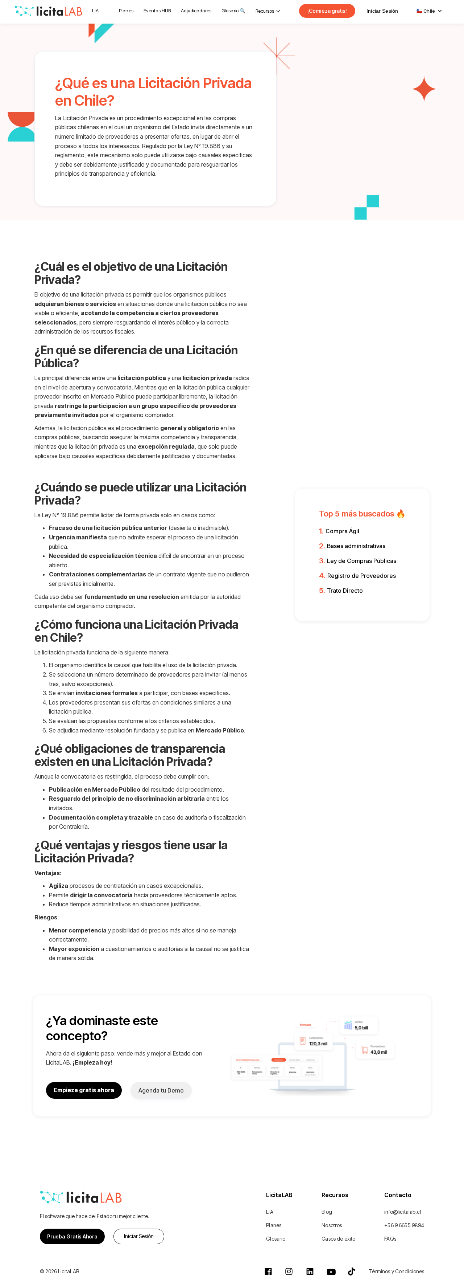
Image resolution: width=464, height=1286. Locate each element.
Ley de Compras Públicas (361, 560)
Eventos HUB (157, 10)
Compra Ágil (342, 531)
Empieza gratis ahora (84, 1090)
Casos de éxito (338, 1239)
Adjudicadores (196, 10)
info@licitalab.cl (402, 1212)
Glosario (275, 1239)
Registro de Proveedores (361, 575)
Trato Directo (345, 590)
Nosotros (332, 1225)
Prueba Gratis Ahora (72, 1236)
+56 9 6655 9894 (404, 1225)
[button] (268, 11)
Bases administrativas (356, 546)
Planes (126, 10)
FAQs (390, 1239)
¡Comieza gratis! (327, 11)
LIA (95, 10)
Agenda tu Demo (161, 1090)
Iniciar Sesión (382, 11)
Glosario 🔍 (233, 10)
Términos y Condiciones (396, 1271)
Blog (327, 1212)
